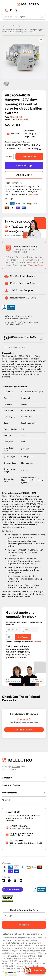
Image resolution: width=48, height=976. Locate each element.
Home (4, 26)
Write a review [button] (24, 729)
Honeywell (24, 119)
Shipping (8, 142)
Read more (33, 194)
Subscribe (24, 924)
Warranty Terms (35, 265)
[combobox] (24, 17)
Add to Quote (24, 174)
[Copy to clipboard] (41, 338)
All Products (15, 26)
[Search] (42, 17)
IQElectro (16, 767)
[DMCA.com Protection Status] (7, 901)
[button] (3, 4)
